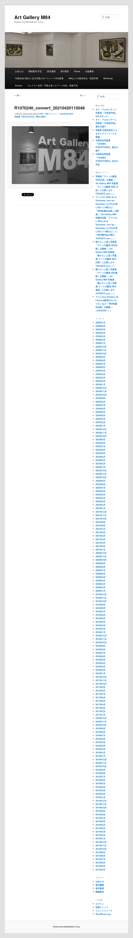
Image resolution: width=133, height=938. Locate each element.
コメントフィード (104, 910)
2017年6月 (100, 697)
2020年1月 (100, 590)
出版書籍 (89, 71)
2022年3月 (100, 501)
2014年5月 (100, 824)
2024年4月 (100, 415)
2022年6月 (100, 491)
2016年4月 (100, 745)
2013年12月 (101, 842)
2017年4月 (100, 704)
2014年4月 (100, 828)
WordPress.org (103, 914)
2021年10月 (101, 518)
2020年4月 (100, 580)
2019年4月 (100, 621)
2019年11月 (101, 597)
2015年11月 (101, 762)
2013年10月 (101, 848)
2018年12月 (101, 635)
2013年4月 (100, 869)
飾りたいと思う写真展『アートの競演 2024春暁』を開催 (107, 273)
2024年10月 (101, 394)
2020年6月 (100, 573)
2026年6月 (100, 325)
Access (18, 85)
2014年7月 (100, 817)
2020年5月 (100, 577)
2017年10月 (101, 683)
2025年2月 (100, 381)
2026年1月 (100, 343)
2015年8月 (100, 773)
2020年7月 (100, 570)
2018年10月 (101, 642)
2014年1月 (100, 838)
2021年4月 (100, 539)
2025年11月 (101, 350)
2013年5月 (100, 865)
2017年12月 (101, 676)
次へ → (83, 95)
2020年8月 (100, 566)
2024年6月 (100, 408)
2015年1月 (100, 797)
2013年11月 (101, 845)
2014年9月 (100, 810)
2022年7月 (100, 487)
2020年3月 (100, 583)
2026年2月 (100, 339)
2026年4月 (100, 332)
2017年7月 (100, 694)
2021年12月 (101, 511)
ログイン (100, 903)
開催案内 (100, 891)
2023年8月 (100, 442)
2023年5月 (100, 453)
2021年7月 (100, 528)
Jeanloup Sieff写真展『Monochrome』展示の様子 (43, 115)
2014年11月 (101, 804)
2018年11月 (101, 638)
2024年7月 (100, 405)
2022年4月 (100, 497)
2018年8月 (100, 649)
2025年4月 (100, 374)
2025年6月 (100, 367)
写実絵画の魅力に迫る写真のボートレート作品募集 (39, 78)
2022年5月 (100, 494)
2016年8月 (100, 731)
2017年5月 (100, 700)
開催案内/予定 (35, 71)
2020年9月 (100, 563)
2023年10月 (101, 436)
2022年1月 (100, 508)
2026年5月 (100, 329)
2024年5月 (100, 411)
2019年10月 (101, 601)
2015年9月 (100, 769)
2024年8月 (100, 401)
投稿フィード (102, 907)
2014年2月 (100, 835)
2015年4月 (100, 787)
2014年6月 (100, 821)
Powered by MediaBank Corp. (66, 926)
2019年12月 (101, 594)
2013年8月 (100, 855)
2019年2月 (100, 628)
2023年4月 (100, 456)
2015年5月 (100, 783)
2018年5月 (100, 659)
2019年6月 (100, 614)
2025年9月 (100, 356)
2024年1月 (100, 425)
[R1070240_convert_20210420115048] (50, 155)
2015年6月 (100, 780)
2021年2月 (100, 546)
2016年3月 (100, 749)
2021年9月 (100, 522)
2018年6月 (100, 656)
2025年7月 (100, 363)
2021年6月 (100, 532)
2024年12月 (101, 387)
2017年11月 (101, 680)
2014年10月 (101, 807)
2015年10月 (101, 766)
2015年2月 (100, 793)
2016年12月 (101, 718)
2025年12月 (101, 346)
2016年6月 (100, 738)
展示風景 (64, 71)
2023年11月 (101, 432)
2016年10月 (101, 724)
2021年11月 (101, 515)
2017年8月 (100, 690)
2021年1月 (100, 549)
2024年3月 (100, 418)
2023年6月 (100, 449)
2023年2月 (100, 463)
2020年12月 (101, 552)
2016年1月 (100, 755)
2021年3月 (100, 542)
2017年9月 (100, 687)
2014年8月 (100, 814)
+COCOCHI (101, 310)
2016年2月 (100, 752)
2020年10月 (101, 559)
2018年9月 (100, 645)
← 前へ (17, 95)
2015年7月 (100, 776)
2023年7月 (100, 446)
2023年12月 (101, 429)
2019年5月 (100, 618)
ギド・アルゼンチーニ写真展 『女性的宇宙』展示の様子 (106, 123)
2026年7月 (100, 322)
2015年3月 (100, 790)
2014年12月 (101, 800)
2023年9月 (100, 439)
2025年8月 (100, 360)
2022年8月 (100, 484)
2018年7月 (100, 652)
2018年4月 (100, 663)
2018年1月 (100, 673)
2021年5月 (100, 535)
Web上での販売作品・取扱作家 (83, 78)
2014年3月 (100, 831)
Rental (77, 71)
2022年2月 (100, 504)
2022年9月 (100, 480)
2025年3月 (100, 377)
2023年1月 (100, 467)
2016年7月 (100, 735)
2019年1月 (100, 632)
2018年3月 (100, 666)
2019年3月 (100, 625)
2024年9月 (100, 398)
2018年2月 (100, 669)
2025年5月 (100, 370)
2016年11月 (101, 721)
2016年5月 (100, 742)
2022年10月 (101, 477)
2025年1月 (100, 384)
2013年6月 (100, 862)
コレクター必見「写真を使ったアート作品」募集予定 (52, 85)
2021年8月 (100, 525)
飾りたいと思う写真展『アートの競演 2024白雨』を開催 (107, 245)
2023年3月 (100, 460)
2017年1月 (100, 714)
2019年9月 (100, 604)
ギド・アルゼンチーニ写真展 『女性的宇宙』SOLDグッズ (106, 113)
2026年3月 (100, 336)
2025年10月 (101, 353)
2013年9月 (100, 852)
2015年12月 (101, 759)
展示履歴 (51, 71)
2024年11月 (101, 391)
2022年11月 (101, 473)
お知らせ (19, 71)
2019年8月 (100, 608)
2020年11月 (101, 556)
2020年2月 (100, 587)
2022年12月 (101, 470)
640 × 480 (44, 113)
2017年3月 (100, 707)
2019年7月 (100, 611)
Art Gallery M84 (32, 17)
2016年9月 (100, 728)
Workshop (108, 78)
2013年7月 (100, 859)
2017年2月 (100, 711)
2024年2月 (100, 422)
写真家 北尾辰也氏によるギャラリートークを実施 (106, 133)
